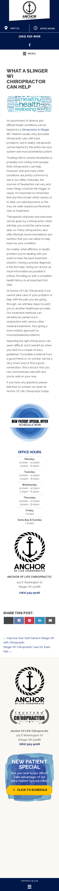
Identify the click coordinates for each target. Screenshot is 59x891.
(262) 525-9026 (29, 36)
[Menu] (29, 886)
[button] (29, 789)
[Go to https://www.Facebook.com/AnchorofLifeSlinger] (29, 45)
